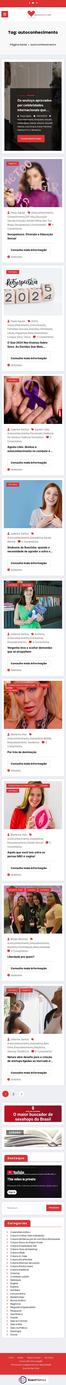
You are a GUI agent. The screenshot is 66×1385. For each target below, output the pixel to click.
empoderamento (16, 642)
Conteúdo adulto (19, 1276)
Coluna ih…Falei (18, 1256)
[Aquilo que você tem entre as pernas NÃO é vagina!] (33, 805)
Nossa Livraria (33, 1357)
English (14, 1283)
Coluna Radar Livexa (21, 1266)
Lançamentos (18, 1293)
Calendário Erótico (20, 1232)
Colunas (15, 1273)
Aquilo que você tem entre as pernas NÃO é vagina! (26, 854)
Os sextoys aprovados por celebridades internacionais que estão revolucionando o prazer (35, 105)
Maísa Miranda (19, 938)
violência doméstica (32, 437)
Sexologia (15, 1331)
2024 (34, 321)
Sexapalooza (22, 224)
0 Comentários (45, 336)
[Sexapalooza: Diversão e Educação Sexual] (33, 183)
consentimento (16, 216)
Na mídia (49, 1357)
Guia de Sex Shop (31, 1368)
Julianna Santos (20, 429)
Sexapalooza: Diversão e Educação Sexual (30, 236)
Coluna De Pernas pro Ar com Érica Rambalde (35, 1239)
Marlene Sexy (17, 1297)
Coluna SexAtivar (19, 1269)
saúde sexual (35, 842)
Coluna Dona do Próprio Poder (26, 1242)
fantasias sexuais (17, 328)
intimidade (46, 328)
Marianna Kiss (19, 734)
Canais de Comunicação (30, 1361)
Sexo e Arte (16, 1324)
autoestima (36, 537)
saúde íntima (34, 220)
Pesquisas (15, 1310)
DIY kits (30, 216)
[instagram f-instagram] (36, 2)
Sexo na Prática (18, 1327)
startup (11, 1051)
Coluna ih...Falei (15, 890)
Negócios (15, 1303)
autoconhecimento (25, 119)
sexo (20, 336)
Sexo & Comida (18, 1320)
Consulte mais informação (31, 139)
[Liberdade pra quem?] (33, 909)
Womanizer (36, 130)
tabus (26, 336)
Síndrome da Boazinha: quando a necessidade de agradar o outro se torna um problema (29, 550)
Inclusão (21, 220)
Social (13, 1334)
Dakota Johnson (37, 123)
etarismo (12, 946)
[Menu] (4, 14)
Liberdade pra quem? (20, 956)
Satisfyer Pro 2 (23, 130)
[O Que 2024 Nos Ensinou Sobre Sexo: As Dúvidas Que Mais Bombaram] (33, 291)
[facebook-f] (29, 2)
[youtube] (33, 2)
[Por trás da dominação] (33, 704)
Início (11, 1357)
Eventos (14, 1286)
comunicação (38, 324)
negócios (39, 1047)
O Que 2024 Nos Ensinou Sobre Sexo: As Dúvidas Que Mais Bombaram (27, 345)
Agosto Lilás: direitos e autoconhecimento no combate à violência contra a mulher (28, 449)
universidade (38, 224)
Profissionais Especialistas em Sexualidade (31, 1364)
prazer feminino (44, 127)
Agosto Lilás (42, 429)
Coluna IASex (17, 1252)
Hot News (15, 1290)
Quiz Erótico (16, 1314)
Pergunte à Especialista (22, 1307)
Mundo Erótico (18, 1300)
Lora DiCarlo (30, 127)
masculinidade (41, 946)
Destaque (15, 1280)
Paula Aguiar (25, 116)
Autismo (39, 634)
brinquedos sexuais (43, 119)
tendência (33, 742)
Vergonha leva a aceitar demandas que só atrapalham (29, 649)
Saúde (14, 1317)
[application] (33, 1181)
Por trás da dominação (21, 752)
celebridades (23, 123)
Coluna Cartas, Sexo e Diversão (27, 1235)
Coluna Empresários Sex (23, 1245)
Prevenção (36, 433)
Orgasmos (21, 332)
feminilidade (25, 946)
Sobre (20, 1357)
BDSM (47, 738)
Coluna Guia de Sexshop (23, 1249)
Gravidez (34, 328)
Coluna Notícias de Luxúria (24, 1262)
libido (10, 332)
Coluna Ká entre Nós (21, 1259)
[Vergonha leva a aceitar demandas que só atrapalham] (33, 604)
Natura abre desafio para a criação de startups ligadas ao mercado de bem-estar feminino (29, 1059)
